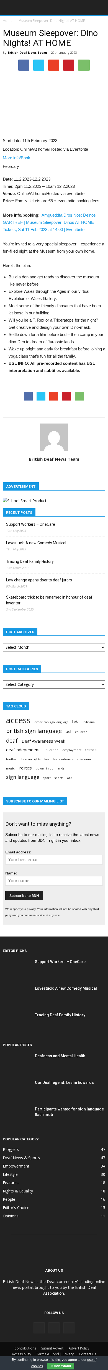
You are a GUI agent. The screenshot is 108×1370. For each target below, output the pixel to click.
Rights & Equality (18, 1191)
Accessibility (21, 1354)
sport (47, 778)
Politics (25, 768)
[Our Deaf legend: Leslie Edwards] (16, 1089)
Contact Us (87, 1354)
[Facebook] (39, 1327)
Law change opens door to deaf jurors (39, 580)
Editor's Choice (16, 1207)
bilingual (89, 722)
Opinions (11, 1215)
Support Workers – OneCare (30, 524)
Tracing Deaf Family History (30, 561)
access (18, 720)
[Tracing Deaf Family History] (16, 1022)
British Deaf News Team (27, 52)
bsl (68, 731)
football (11, 759)
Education (51, 750)
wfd (69, 778)
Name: (11, 873)
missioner (84, 759)
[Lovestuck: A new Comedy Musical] (16, 995)
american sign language (51, 722)
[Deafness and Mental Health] (16, 1063)
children (81, 732)
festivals (90, 750)
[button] (100, 7)
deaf (12, 740)
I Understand (61, 1366)
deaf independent (23, 749)
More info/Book (16, 157)
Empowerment (16, 1166)
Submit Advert (52, 1348)
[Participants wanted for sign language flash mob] (16, 1116)
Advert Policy (79, 1348)
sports (59, 778)
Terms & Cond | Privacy (55, 1354)
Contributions (25, 1348)
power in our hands (50, 768)
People (9, 1199)
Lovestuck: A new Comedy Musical (36, 543)
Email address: (18, 852)
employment (71, 750)
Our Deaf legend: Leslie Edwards (64, 1082)
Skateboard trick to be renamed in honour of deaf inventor (49, 600)
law (46, 759)
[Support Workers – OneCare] (16, 968)
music (10, 768)
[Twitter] (68, 1327)
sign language (22, 777)
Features (11, 1182)
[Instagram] (54, 1327)
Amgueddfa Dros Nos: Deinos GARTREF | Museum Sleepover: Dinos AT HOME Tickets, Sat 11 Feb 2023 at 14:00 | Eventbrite (49, 222)
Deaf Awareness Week (43, 741)
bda (75, 721)
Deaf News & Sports (21, 1157)
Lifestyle (10, 1174)
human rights (30, 759)
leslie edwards (63, 759)
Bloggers (11, 1149)
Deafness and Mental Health (60, 1056)
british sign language (34, 731)
